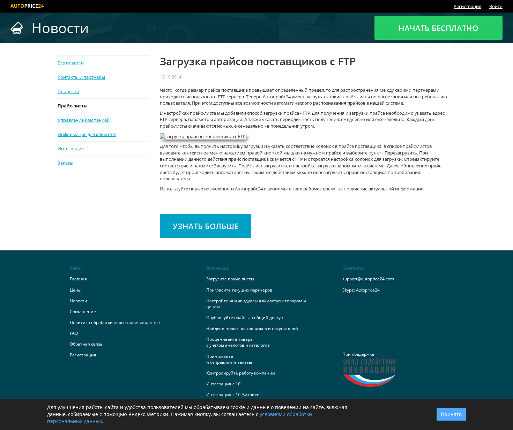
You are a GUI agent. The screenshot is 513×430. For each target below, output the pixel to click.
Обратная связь (86, 344)
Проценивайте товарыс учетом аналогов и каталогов (238, 342)
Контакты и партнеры (81, 77)
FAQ (74, 333)
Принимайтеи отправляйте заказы (229, 359)
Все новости (71, 63)
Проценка (68, 91)
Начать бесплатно (438, 28)
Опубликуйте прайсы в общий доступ (244, 317)
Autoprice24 (368, 290)
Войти (496, 6)
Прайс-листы (73, 106)
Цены (75, 290)
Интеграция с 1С (223, 384)
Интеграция (71, 148)
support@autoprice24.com (368, 279)
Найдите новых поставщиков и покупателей (252, 328)
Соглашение (83, 312)
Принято (451, 414)
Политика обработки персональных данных (115, 322)
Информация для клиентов (87, 134)
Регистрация (467, 6)
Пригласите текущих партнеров (239, 290)
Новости (78, 301)
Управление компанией (84, 120)
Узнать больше (205, 226)
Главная (78, 279)
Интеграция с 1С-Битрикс (232, 395)
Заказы (65, 163)
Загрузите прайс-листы (230, 279)
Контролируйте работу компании (240, 373)
